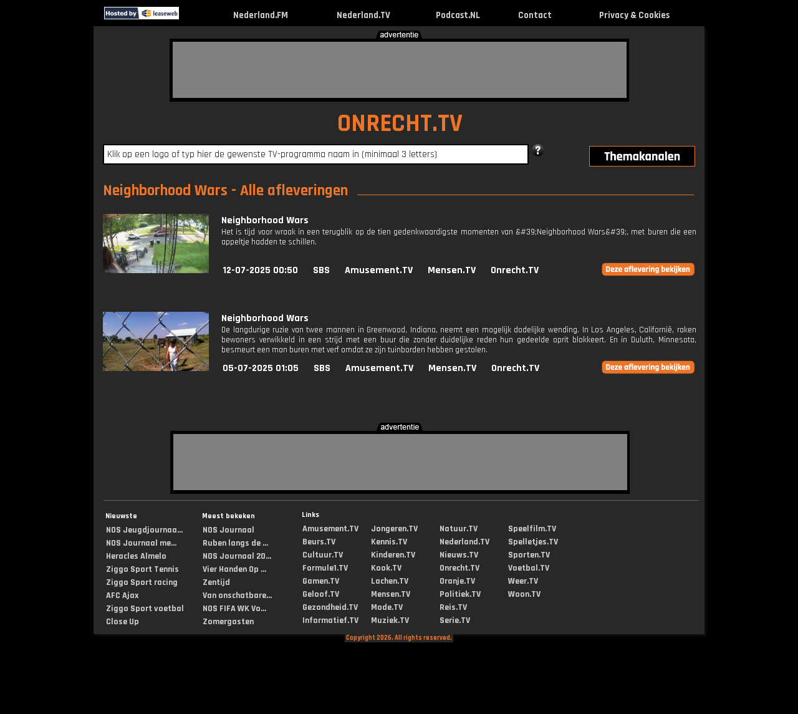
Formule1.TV (325, 568)
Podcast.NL (458, 15)
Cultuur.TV (322, 555)
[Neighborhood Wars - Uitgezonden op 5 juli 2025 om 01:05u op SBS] (156, 368)
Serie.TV (455, 620)
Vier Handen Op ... (234, 569)
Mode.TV (387, 607)
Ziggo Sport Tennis (142, 569)
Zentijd (216, 582)
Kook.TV (386, 568)
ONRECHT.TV (400, 124)
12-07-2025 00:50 (260, 270)
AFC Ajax (122, 595)
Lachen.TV (389, 581)
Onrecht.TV (515, 270)
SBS (321, 270)
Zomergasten (228, 621)
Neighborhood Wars (265, 220)
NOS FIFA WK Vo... (234, 608)
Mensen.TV (452, 270)
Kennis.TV (389, 542)
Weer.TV (523, 581)
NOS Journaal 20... (237, 556)
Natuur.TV (459, 528)
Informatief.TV (330, 620)
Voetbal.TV (528, 568)
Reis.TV (453, 607)
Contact (535, 15)
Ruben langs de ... (235, 543)
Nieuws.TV (459, 555)
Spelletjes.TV (533, 542)
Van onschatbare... (237, 595)
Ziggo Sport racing (142, 582)
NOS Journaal (228, 530)
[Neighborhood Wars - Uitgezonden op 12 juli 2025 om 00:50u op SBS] (156, 270)
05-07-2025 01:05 (261, 368)
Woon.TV (524, 594)
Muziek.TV (390, 620)
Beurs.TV (318, 542)
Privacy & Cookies (634, 15)
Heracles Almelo (136, 556)
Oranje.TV (457, 581)
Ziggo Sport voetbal (145, 608)
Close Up (122, 621)
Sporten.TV (529, 555)
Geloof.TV (320, 594)
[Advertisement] (400, 70)
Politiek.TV (460, 594)
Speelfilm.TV (532, 528)
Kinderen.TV (393, 555)
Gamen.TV (320, 581)
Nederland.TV (363, 15)
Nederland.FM (260, 15)
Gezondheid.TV (330, 607)
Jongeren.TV (394, 528)
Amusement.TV (379, 270)
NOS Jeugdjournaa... (144, 530)
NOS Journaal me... (141, 543)
